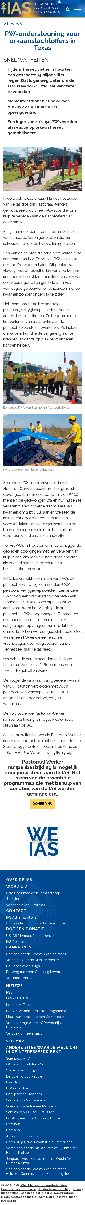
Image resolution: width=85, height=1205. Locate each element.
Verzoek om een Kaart (24, 1033)
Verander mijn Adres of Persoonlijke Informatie (35, 1025)
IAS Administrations (21, 917)
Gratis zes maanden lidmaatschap (33, 893)
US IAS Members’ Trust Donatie (30, 935)
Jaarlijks (12, 899)
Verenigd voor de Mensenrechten (33, 960)
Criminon (13, 1124)
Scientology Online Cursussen (30, 1112)
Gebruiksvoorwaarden (58, 1192)
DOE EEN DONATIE (25, 929)
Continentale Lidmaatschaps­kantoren (35, 923)
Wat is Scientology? (21, 1070)
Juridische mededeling (54, 1189)
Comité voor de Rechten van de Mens (36, 954)
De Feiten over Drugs (23, 966)
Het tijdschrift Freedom (24, 1094)
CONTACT (16, 910)
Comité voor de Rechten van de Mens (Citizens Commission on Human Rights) (37, 1171)
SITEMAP (15, 1041)
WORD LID (17, 886)
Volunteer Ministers (21, 978)
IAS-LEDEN (17, 998)
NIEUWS (14, 24)
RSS (9, 992)
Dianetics (13, 1082)
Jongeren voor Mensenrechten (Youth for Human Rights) (38, 1161)
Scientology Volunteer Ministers (31, 1106)
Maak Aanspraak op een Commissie (35, 1017)
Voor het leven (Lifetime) (25, 905)
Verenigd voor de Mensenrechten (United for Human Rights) (41, 1150)
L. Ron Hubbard (18, 1088)
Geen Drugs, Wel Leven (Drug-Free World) (40, 1142)
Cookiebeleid (30, 1192)
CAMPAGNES (19, 947)
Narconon (14, 1130)
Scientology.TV (18, 1058)
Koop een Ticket (19, 1005)
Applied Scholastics (22, 1136)
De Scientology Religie (24, 1076)
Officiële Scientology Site (26, 1064)
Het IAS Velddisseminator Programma (36, 1011)
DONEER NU (43, 804)
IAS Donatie (15, 942)
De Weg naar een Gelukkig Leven (33, 972)
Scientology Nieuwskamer (27, 1100)
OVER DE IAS (19, 880)
